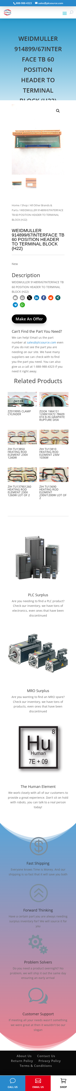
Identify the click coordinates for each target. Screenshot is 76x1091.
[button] (58, 111)
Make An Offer (29, 319)
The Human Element (38, 786)
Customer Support (38, 1013)
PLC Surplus (38, 594)
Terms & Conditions (36, 1066)
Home (15, 205)
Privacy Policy (50, 1061)
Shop (24, 205)
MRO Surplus (38, 690)
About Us (24, 1056)
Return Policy (22, 1061)
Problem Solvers (38, 962)
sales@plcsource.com (41, 342)
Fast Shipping (38, 863)
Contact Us (46, 1056)
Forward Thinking (38, 910)
